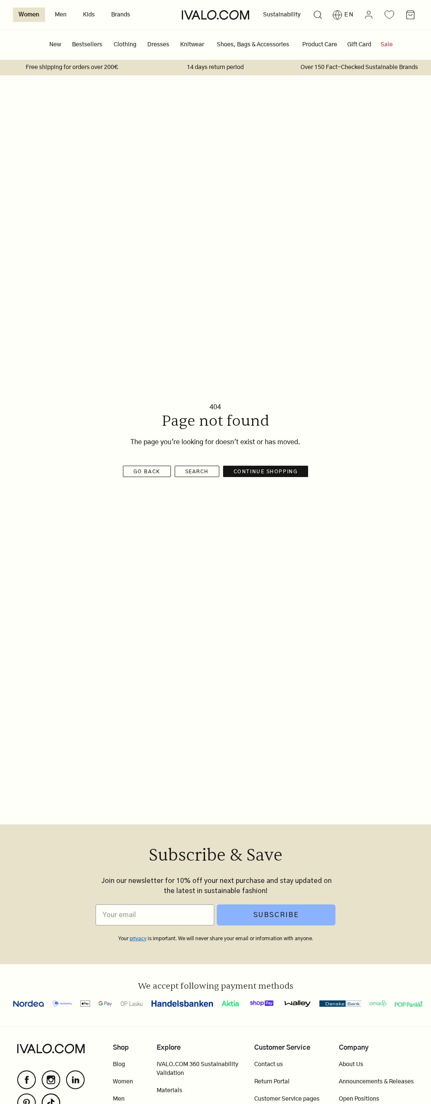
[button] (317, 15)
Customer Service (282, 1047)
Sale (386, 45)
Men (61, 15)
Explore (169, 1047)
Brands (120, 15)
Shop (121, 1047)
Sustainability (282, 15)
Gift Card (359, 45)
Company (354, 1047)
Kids (89, 15)
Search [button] (197, 471)
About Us (351, 1064)
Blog (119, 1064)
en (349, 15)
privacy (138, 938)
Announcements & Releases (376, 1082)
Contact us (268, 1064)
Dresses (158, 45)
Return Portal (272, 1082)
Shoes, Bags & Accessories (253, 45)
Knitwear (192, 45)
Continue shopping (266, 471)
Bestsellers (87, 45)
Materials (169, 1090)
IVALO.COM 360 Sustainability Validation (197, 1068)
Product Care (319, 45)
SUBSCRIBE (276, 915)
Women (29, 15)
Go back (146, 471)
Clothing (125, 45)
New (55, 45)
